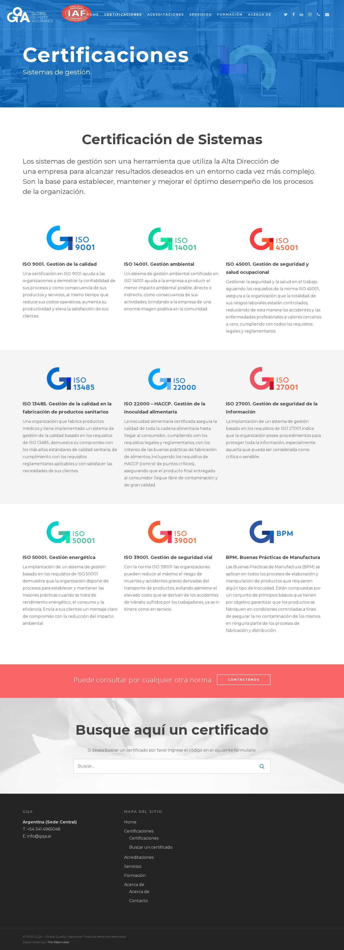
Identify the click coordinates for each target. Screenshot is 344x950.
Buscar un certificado (151, 847)
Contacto (138, 900)
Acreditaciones (165, 14)
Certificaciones (123, 14)
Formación (230, 14)
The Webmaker (58, 942)
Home (92, 14)
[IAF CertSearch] (76, 24)
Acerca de (259, 14)
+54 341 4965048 (43, 829)
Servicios (200, 14)
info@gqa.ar (39, 836)
